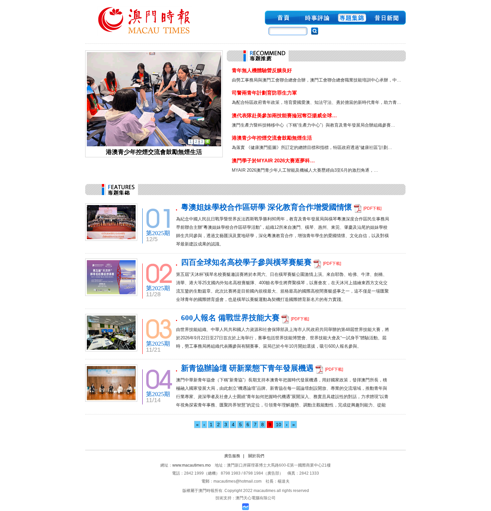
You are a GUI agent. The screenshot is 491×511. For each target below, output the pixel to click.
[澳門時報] (144, 36)
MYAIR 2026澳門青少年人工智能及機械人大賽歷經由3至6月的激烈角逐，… (305, 170)
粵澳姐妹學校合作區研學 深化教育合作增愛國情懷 (266, 207)
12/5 (152, 239)
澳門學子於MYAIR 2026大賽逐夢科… (273, 160)
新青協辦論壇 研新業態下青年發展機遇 (247, 368)
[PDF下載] (372, 208)
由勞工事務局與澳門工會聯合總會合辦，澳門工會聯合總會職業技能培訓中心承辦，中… (316, 79)
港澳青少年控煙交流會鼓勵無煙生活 (272, 138)
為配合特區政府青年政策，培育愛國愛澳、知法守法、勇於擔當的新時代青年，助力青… (316, 102)
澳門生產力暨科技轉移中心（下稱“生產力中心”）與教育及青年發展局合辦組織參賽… (313, 125)
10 (278, 424)
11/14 (153, 400)
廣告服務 (232, 456)
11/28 (153, 294)
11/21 (153, 350)
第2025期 (158, 233)
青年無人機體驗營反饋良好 (262, 70)
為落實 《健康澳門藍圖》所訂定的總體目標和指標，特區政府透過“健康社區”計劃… (312, 147)
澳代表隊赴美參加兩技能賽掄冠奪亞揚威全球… (284, 115)
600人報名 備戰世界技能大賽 (230, 318)
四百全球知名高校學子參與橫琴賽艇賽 (246, 262)
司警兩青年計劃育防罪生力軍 (264, 93)
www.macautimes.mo (191, 465)
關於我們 (256, 456)
